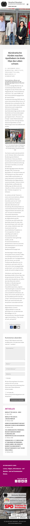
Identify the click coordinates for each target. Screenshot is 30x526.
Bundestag (9, 70)
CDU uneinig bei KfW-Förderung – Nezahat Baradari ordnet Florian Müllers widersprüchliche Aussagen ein (15, 432)
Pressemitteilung (12, 72)
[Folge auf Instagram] (19, 481)
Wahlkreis (9, 74)
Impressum (23, 517)
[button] (11, 327)
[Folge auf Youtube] (22, 481)
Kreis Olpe (19, 70)
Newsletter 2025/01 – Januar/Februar (11, 418)
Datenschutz (13, 517)
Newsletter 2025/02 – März (13, 412)
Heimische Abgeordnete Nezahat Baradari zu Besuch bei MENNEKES (15, 424)
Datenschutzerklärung (11, 394)
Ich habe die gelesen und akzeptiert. (14, 394)
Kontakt (14, 514)
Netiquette (23, 514)
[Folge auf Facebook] (16, 481)
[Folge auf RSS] (25, 481)
